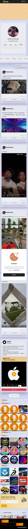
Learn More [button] (16, 270)
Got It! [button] (14, 275)
